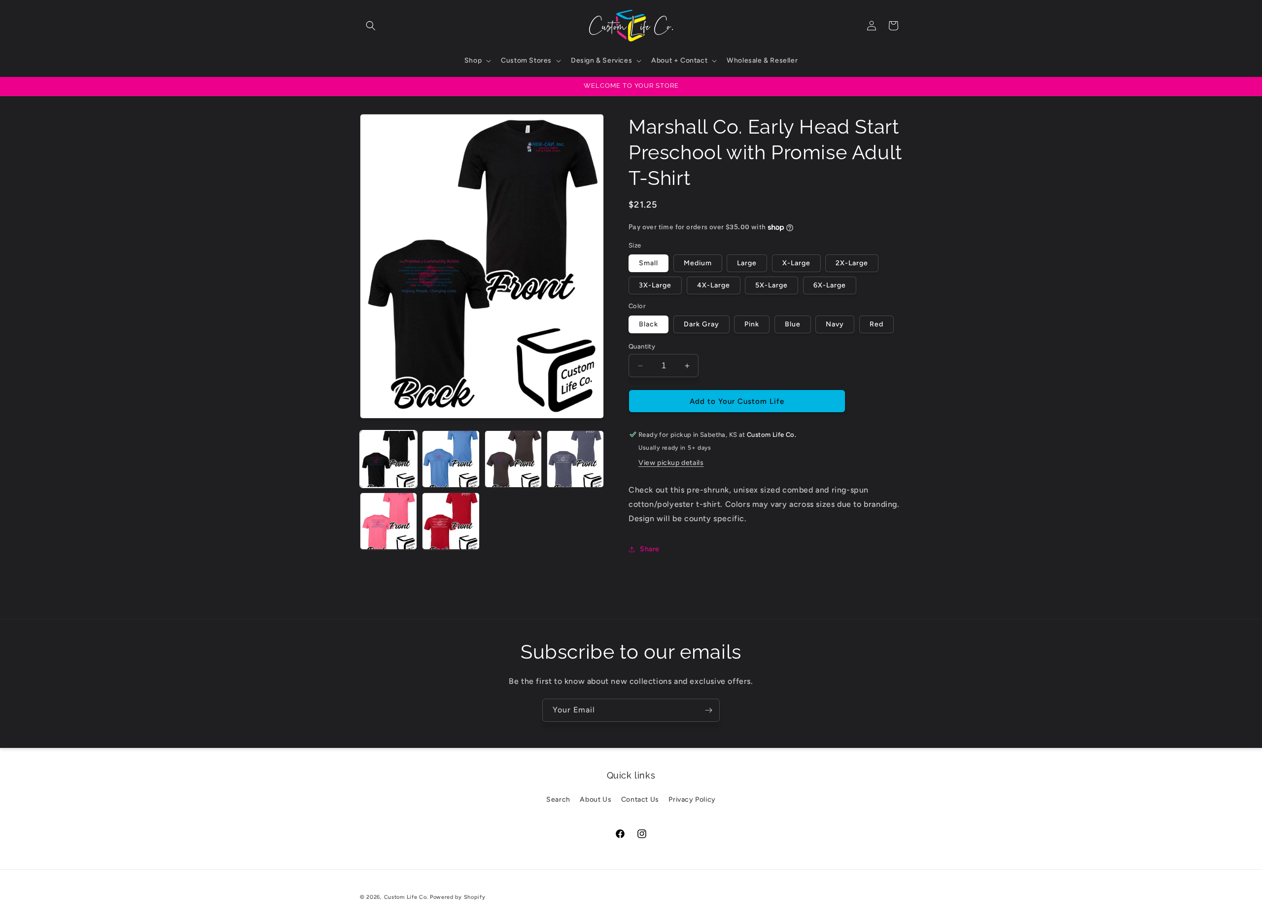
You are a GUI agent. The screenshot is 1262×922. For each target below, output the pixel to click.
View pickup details (670, 463)
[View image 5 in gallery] (388, 521)
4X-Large (713, 285)
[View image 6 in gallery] (450, 521)
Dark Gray (701, 324)
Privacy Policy (691, 799)
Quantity (642, 346)
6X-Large (829, 285)
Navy (835, 324)
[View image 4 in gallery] (575, 459)
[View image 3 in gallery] (513, 459)
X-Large (796, 263)
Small (648, 263)
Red (876, 324)
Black (648, 324)
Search (558, 799)
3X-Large (655, 285)
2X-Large (852, 263)
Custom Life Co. (406, 897)
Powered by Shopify (458, 897)
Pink (751, 324)
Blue (793, 324)
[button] (371, 25)
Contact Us (640, 799)
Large (747, 263)
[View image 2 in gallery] (450, 459)
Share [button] (650, 549)
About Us (595, 799)
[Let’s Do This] (708, 710)
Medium (698, 263)
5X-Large (771, 285)
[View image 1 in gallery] (388, 459)
